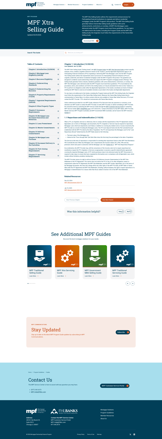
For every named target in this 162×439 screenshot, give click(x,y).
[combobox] (99, 53)
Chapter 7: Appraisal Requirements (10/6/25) (42, 101)
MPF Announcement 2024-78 (73, 182)
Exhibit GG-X (110, 144)
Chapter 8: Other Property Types (41, 106)
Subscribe (121, 332)
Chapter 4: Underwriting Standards (38, 84)
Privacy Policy (80, 434)
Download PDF (89, 41)
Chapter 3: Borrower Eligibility (40, 79)
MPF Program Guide (100, 69)
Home (30, 372)
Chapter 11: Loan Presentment (40, 124)
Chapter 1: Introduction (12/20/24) (42, 69)
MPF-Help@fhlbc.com (83, 109)
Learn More (32, 276)
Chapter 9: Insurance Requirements (37, 111)
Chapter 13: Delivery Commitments (36, 132)
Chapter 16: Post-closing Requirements (38, 150)
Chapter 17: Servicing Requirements (37, 155)
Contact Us (118, 4)
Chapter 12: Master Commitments (42, 128)
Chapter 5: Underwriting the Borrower (40, 90)
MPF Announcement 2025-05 (73, 190)
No (128, 211)
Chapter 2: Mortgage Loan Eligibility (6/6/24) (39, 74)
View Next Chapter (107, 200)
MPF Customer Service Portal (115, 106)
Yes (120, 211)
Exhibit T (67, 113)
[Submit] (66, 53)
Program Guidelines (87, 4)
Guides (48, 372)
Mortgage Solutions (58, 4)
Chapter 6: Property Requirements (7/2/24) (42, 95)
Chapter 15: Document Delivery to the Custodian (42, 144)
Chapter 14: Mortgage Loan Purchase (39, 138)
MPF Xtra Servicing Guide (116, 69)
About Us (99, 4)
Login (126, 5)
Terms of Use (90, 434)
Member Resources (73, 4)
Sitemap (99, 434)
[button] (133, 283)
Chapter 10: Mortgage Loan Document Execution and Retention (39, 117)
